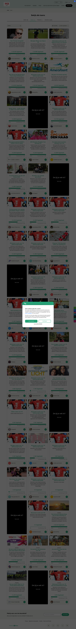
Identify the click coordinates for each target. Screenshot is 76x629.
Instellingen (44, 321)
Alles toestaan (31, 321)
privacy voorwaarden (28, 313)
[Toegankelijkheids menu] (74, 1)
